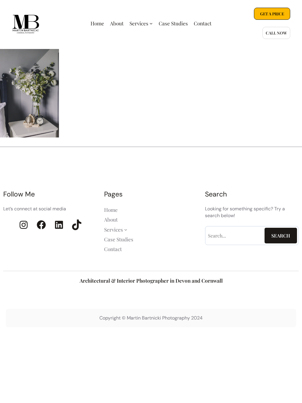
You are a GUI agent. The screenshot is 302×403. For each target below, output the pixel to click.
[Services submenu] (151, 23)
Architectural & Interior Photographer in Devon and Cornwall (151, 280)
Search (280, 235)
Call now (276, 32)
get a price (272, 13)
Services (138, 23)
